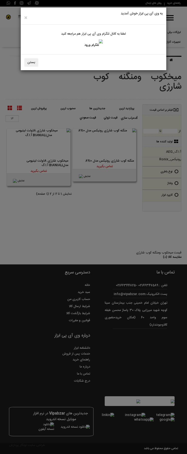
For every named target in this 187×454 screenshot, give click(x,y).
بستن (31, 62)
